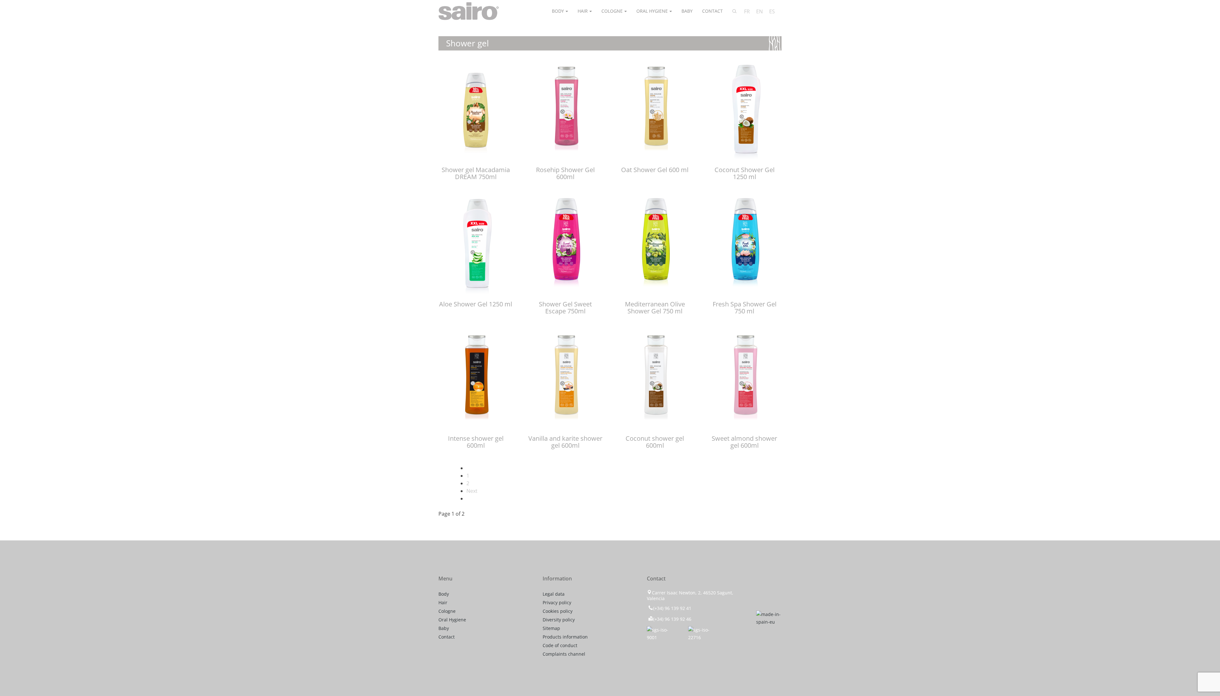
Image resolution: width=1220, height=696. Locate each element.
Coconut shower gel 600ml (655, 442)
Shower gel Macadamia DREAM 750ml (476, 173)
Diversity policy (559, 620)
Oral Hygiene (652, 11)
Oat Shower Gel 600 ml (654, 169)
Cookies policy (558, 611)
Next (472, 490)
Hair (583, 11)
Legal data (554, 594)
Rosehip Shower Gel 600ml (565, 173)
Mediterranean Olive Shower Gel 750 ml (655, 307)
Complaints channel (564, 654)
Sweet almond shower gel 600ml (744, 442)
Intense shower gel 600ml (476, 442)
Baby (687, 11)
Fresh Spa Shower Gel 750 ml (744, 307)
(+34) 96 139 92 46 (672, 619)
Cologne (612, 11)
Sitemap (551, 628)
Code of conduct (560, 645)
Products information (565, 637)
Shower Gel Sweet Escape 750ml (565, 307)
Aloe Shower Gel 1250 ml (475, 304)
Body (558, 11)
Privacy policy (557, 602)
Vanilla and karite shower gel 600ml (565, 442)
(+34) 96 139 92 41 (672, 608)
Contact (712, 11)
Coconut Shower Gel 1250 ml (745, 173)
